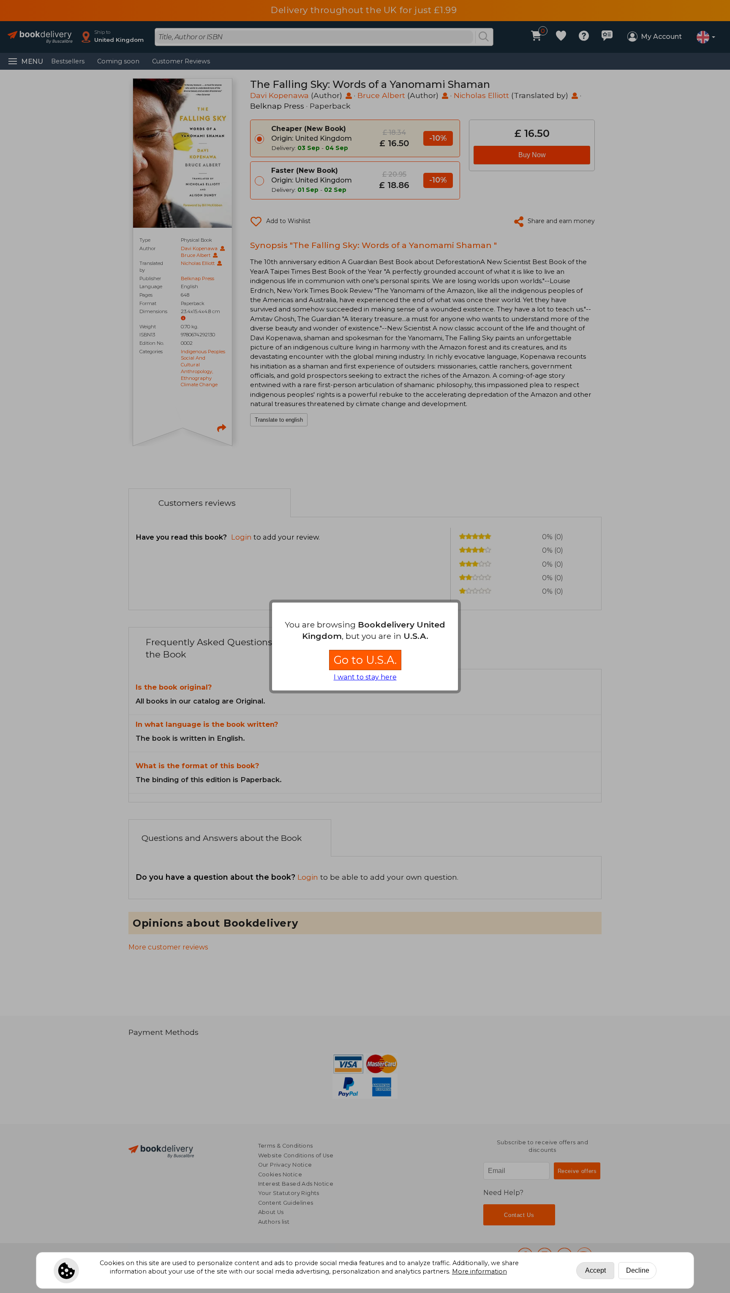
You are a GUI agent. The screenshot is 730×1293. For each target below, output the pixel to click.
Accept (595, 1270)
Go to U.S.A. (365, 659)
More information (479, 1271)
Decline (637, 1270)
